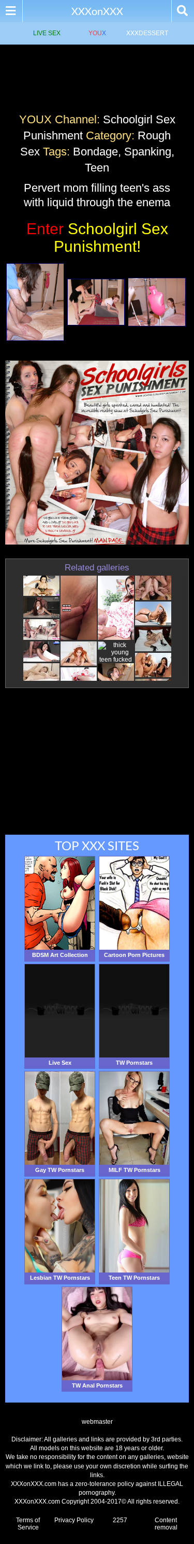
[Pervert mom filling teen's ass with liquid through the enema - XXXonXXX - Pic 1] (35, 302)
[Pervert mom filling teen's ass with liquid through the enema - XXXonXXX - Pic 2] (96, 302)
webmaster (97, 1421)
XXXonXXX (97, 11)
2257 (120, 1520)
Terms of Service (28, 1524)
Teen (97, 167)
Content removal (166, 1524)
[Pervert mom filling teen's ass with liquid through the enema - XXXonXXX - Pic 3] (157, 302)
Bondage (95, 151)
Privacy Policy (74, 1520)
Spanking (147, 151)
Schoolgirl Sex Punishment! (97, 237)
